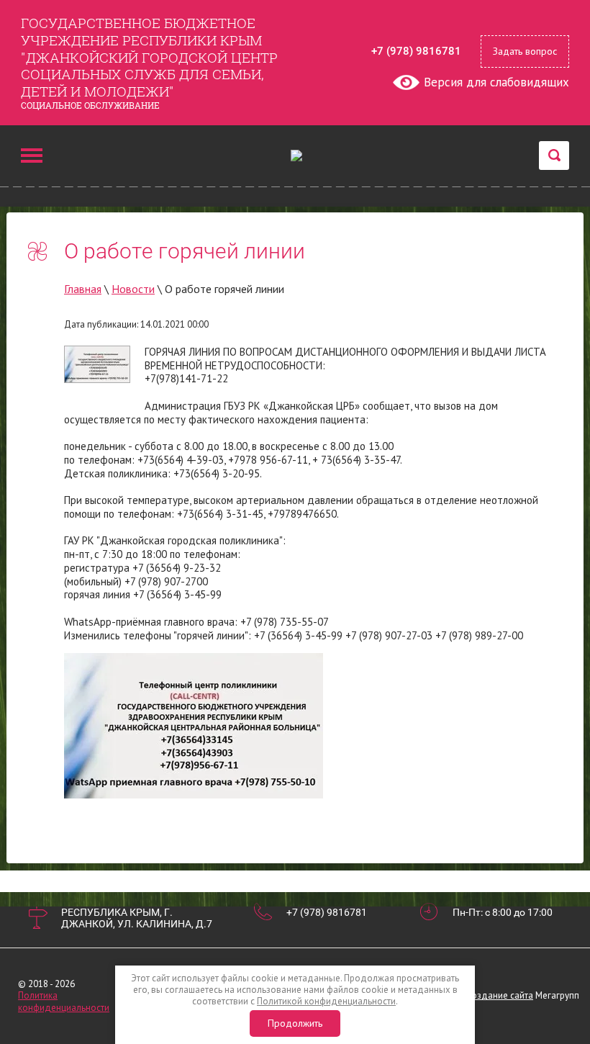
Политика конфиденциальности (63, 1001)
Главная (82, 289)
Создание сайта (499, 995)
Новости (133, 289)
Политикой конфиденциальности (326, 1001)
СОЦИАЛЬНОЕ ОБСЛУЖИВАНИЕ (90, 105)
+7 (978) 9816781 (416, 51)
